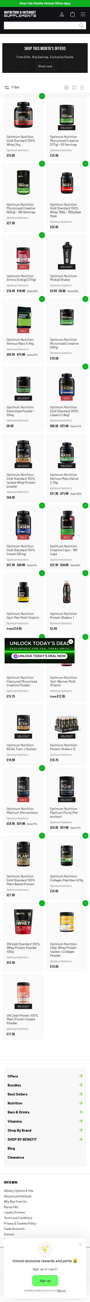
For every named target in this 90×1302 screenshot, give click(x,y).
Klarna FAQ (11, 1207)
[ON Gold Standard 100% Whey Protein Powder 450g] (23, 935)
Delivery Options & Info (18, 1191)
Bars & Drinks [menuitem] (19, 1112)
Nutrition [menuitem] (15, 1103)
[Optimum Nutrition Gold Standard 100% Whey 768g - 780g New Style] (66, 197)
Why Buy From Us (15, 1201)
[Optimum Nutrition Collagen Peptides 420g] (66, 865)
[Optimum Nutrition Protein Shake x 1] (66, 603)
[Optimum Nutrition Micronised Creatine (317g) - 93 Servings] (66, 128)
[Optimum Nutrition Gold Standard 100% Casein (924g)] (23, 537)
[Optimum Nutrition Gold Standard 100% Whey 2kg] (23, 128)
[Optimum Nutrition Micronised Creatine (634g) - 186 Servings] (23, 195)
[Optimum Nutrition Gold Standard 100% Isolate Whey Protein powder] (23, 468)
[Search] (81, 25)
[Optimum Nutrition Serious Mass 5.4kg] (23, 329)
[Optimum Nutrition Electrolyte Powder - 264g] (23, 398)
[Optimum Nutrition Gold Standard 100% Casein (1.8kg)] (66, 398)
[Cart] (72, 14)
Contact (9, 1234)
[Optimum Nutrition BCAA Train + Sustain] (23, 734)
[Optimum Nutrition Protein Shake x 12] (66, 734)
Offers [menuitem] (13, 1076)
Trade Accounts (14, 1229)
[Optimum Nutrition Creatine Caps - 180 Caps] (66, 537)
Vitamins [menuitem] (15, 1121)
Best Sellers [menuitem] (17, 1094)
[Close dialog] (70, 641)
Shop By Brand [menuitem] (19, 1130)
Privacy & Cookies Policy (20, 1223)
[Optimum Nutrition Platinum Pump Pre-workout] (66, 800)
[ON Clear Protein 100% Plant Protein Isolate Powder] (23, 1006)
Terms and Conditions (18, 1218)
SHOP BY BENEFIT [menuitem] (22, 1139)
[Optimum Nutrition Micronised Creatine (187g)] (66, 331)
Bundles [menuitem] (14, 1085)
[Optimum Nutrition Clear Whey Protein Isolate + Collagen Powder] (66, 937)
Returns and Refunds (17, 1196)
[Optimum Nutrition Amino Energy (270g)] (23, 265)
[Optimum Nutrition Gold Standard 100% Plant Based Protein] (23, 867)
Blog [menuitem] (11, 1148)
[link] (40, 650)
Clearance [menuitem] (16, 1157)
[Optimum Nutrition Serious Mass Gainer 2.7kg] (66, 466)
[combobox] (45, 25)
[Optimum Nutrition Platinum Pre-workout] (23, 798)
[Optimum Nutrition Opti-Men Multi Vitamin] (23, 603)
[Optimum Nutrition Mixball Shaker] (66, 265)
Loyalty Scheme (14, 1212)
